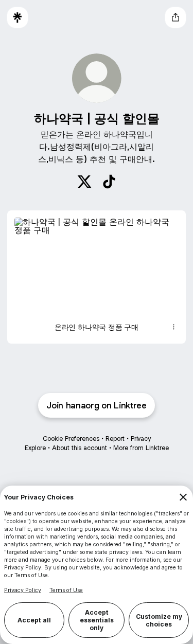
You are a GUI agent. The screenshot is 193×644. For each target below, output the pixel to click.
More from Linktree (141, 447)
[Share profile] (175, 17)
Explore (35, 447)
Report (115, 438)
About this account (79, 447)
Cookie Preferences (71, 438)
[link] (84, 181)
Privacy (141, 438)
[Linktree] (17, 17)
